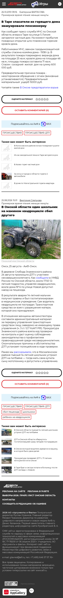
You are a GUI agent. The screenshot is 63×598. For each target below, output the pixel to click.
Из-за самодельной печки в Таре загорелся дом (36, 155)
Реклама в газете (38, 491)
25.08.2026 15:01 (9, 200)
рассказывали (22, 352)
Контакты (8, 499)
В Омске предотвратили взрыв (39, 87)
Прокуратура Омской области (17, 261)
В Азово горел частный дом (26, 164)
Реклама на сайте (13, 491)
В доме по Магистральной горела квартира (34, 183)
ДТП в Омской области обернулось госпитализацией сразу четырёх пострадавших (35, 440)
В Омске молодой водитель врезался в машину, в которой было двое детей (36, 450)
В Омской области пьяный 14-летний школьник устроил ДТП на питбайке (36, 431)
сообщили (42, 277)
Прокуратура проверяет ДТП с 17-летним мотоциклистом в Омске (33, 459)
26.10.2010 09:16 (9, 12)
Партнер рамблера (28, 584)
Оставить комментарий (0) (32, 110)
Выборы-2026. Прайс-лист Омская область (29, 495)
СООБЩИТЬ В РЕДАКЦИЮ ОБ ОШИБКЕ (24, 503)
